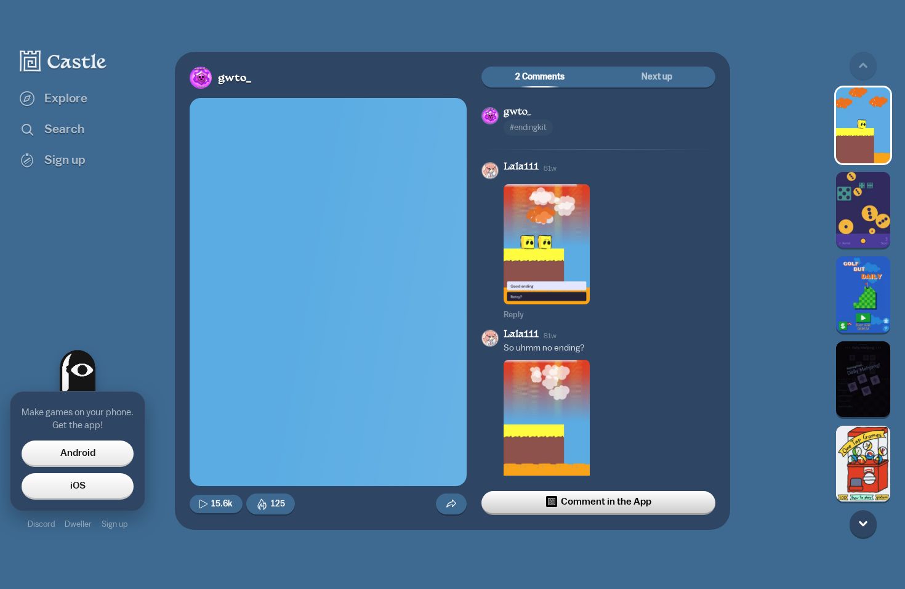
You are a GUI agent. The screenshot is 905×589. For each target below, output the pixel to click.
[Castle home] (63, 61)
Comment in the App (606, 501)
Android (77, 453)
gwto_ (235, 78)
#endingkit (528, 127)
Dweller (78, 524)
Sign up (114, 524)
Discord (41, 524)
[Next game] (863, 523)
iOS (78, 485)
